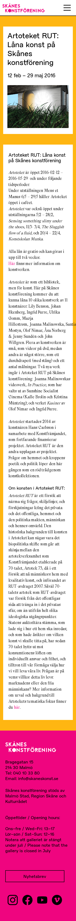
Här (11, 263)
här (17, 707)
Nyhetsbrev (34, 876)
